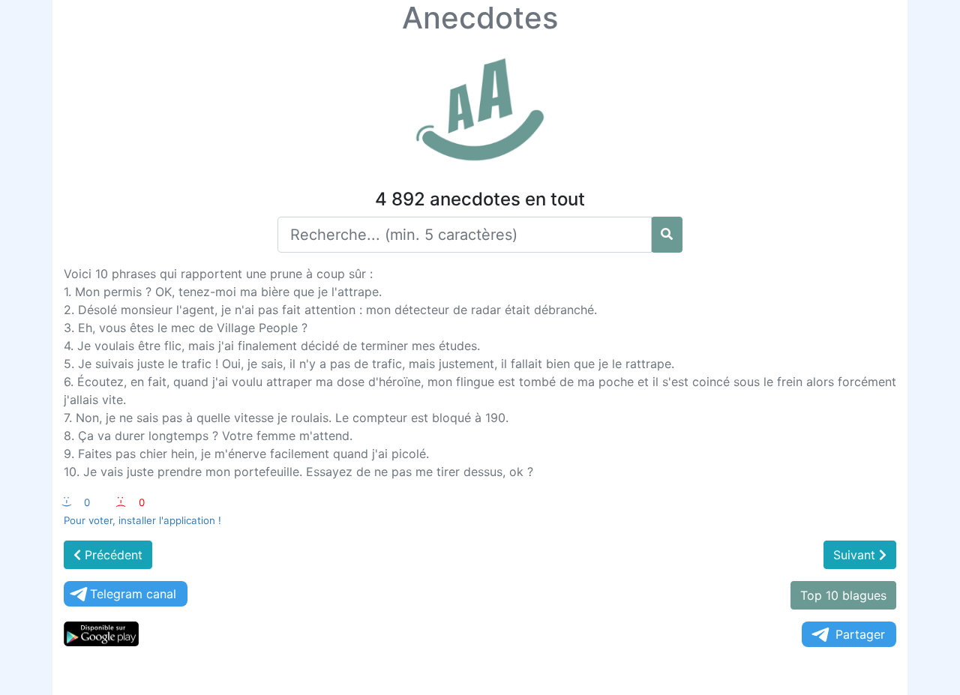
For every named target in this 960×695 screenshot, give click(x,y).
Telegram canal (133, 593)
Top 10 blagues (843, 595)
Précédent (111, 554)
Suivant (856, 554)
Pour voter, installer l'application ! (142, 520)
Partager (860, 634)
